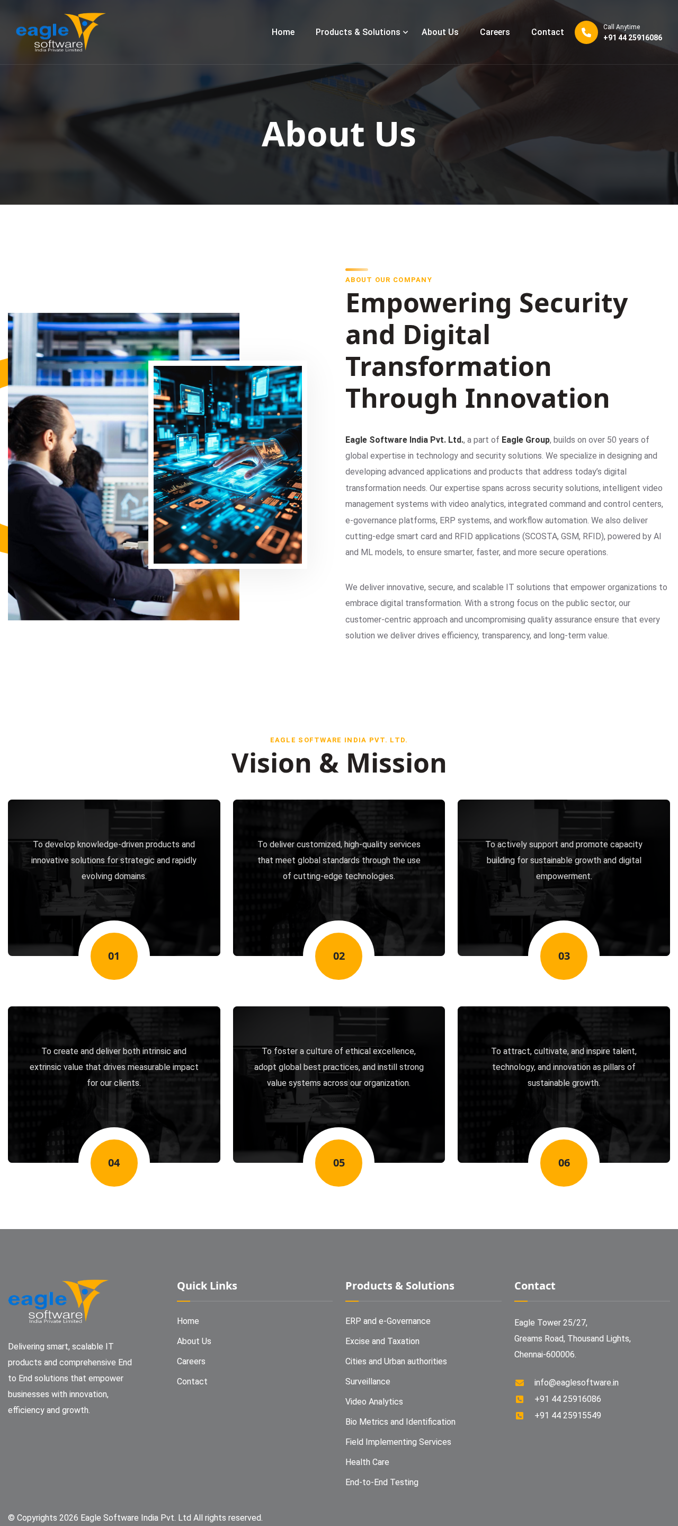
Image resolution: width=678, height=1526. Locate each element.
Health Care (367, 1462)
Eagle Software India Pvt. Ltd (137, 1518)
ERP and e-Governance (388, 1321)
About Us (440, 32)
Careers (495, 32)
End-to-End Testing (381, 1482)
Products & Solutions (358, 32)
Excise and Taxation (382, 1341)
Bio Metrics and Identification (400, 1422)
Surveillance (367, 1381)
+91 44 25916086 (632, 32)
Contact (547, 32)
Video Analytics (374, 1402)
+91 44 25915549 (567, 1415)
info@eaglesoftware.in (576, 1383)
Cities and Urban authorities (396, 1361)
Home (283, 32)
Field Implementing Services (398, 1442)
